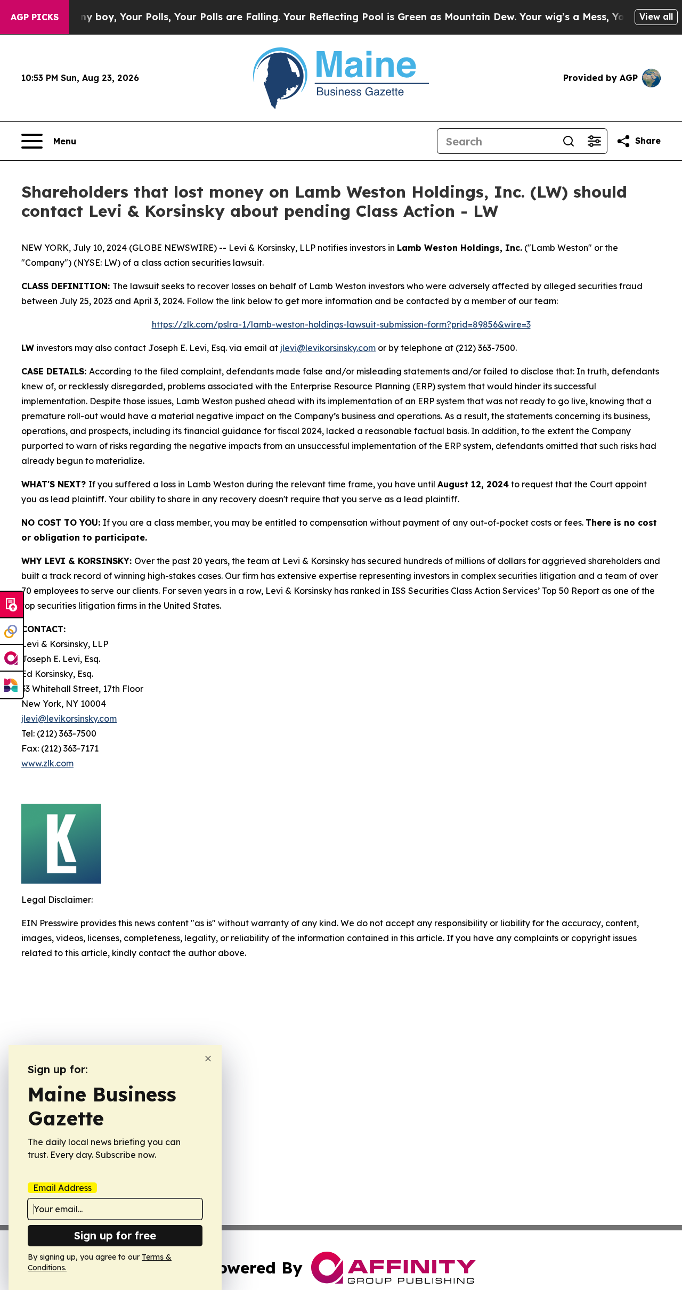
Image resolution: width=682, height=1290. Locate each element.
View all (656, 16)
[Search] (568, 141)
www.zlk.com (47, 763)
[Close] (208, 1059)
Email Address (62, 1187)
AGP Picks (35, 17)
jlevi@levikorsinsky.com (328, 347)
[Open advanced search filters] (594, 141)
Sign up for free (115, 1235)
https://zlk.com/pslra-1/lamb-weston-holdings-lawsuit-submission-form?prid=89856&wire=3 (341, 324)
